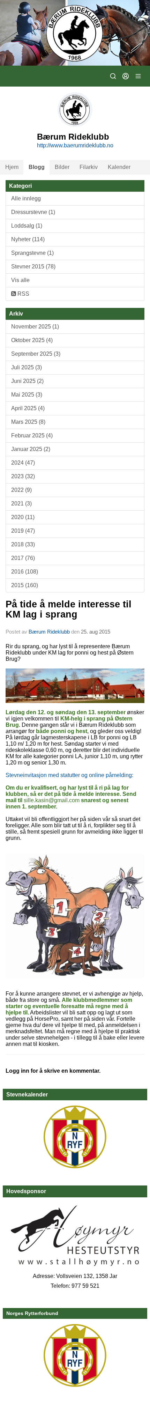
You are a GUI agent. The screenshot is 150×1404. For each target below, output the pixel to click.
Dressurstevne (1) (33, 212)
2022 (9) (21, 490)
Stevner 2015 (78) (33, 266)
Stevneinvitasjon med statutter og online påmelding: (69, 775)
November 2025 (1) (35, 327)
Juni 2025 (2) (27, 381)
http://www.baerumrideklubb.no (75, 145)
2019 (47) (23, 531)
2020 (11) (23, 517)
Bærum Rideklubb (50, 632)
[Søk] (113, 76)
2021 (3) (21, 504)
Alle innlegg (26, 198)
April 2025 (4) (28, 408)
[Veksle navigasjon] (138, 76)
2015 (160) (24, 585)
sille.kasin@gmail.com (52, 800)
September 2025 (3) (35, 354)
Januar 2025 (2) (30, 449)
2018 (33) (23, 544)
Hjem (11, 167)
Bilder (62, 167)
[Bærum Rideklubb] (75, 33)
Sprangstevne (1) (32, 253)
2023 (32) (23, 476)
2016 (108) (24, 572)
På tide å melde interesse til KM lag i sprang (69, 609)
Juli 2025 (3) (26, 367)
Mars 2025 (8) (28, 422)
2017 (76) (23, 558)
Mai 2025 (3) (26, 395)
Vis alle (20, 280)
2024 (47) (23, 463)
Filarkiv (89, 167)
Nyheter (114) (28, 239)
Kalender (119, 167)
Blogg (37, 167)
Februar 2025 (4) (32, 435)
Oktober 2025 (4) (32, 340)
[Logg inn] (125, 76)
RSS (22, 294)
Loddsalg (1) (26, 226)
